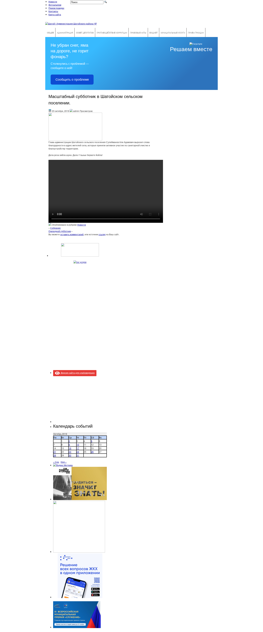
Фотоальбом (54, 4)
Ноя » (64, 461)
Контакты (53, 11)
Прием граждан (56, 7)
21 (54, 451)
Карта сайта (54, 14)
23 (70, 451)
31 (78, 455)
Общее (50, 32)
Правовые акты (138, 32)
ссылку (102, 234)
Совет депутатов (85, 32)
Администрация (65, 32)
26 (92, 451)
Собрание (55, 227)
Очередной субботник (59, 231)
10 (78, 444)
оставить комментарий (72, 234)
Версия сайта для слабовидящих (77, 372)
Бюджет (153, 32)
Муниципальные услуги (173, 32)
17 (78, 448)
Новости (52, 1)
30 (70, 455)
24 (78, 451)
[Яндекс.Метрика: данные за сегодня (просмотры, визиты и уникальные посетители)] (63, 465)
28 (54, 455)
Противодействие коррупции (112, 32)
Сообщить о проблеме (72, 79)
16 (70, 448)
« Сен (56, 461)
